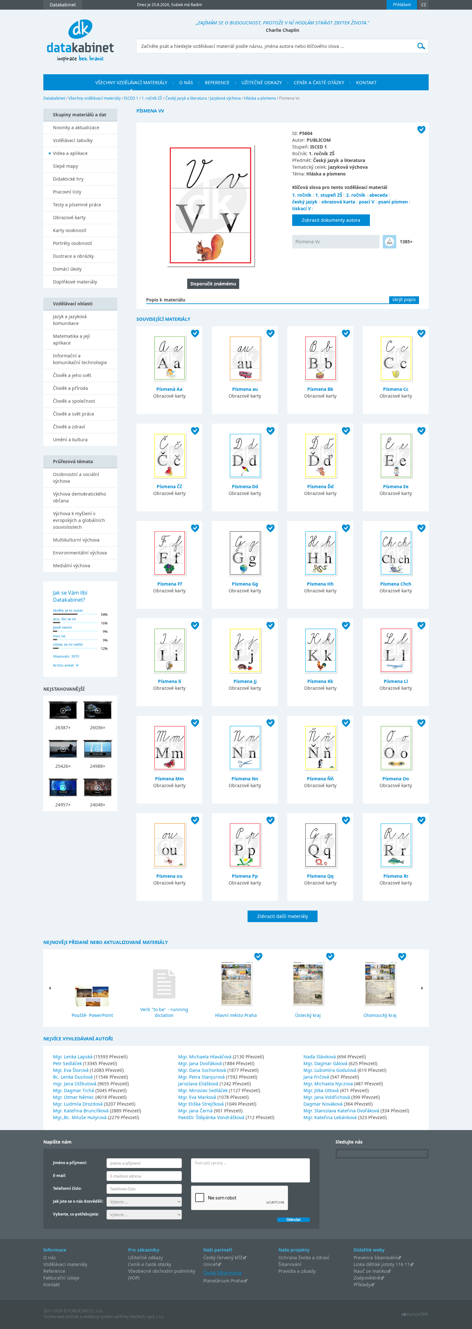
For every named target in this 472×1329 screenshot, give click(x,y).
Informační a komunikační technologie (80, 359)
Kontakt (51, 1284)
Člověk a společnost (74, 401)
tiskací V (301, 208)
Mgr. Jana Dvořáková (200, 1063)
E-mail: (59, 1175)
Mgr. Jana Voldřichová (327, 1097)
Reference (54, 1271)
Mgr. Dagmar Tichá (74, 1090)
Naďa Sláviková (320, 1057)
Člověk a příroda (70, 388)
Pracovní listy (67, 192)
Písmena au (245, 389)
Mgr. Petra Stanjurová (202, 1077)
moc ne (59, 635)
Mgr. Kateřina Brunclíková (81, 1111)
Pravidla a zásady (297, 1271)
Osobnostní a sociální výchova (76, 477)
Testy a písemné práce (77, 205)
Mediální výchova (71, 565)
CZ (423, 4)
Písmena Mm (169, 779)
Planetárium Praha (223, 1281)
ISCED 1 (131, 98)
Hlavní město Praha (236, 1015)
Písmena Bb (320, 389)
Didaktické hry (68, 179)
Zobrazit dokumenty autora (331, 220)
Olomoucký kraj (380, 1015)
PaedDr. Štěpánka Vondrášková (212, 1117)
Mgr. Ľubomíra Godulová (330, 1070)
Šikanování (290, 1264)
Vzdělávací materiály (65, 1264)
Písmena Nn (245, 779)
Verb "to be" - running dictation (164, 1012)
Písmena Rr (395, 876)
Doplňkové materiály (75, 282)
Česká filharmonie (222, 1273)
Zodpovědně (367, 1278)
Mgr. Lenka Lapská (73, 1057)
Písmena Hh (320, 584)
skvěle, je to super (68, 610)
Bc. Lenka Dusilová (73, 1077)
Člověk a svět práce (73, 414)
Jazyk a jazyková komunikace (70, 319)
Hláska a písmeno (260, 98)
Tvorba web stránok (61, 1316)
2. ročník (355, 195)
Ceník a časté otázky (149, 1264)
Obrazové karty (69, 217)
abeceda (378, 195)
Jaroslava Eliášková (199, 1084)
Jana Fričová (316, 1077)
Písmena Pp (245, 876)
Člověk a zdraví (69, 427)
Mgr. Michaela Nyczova (328, 1084)
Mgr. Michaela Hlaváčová (205, 1057)
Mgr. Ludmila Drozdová (78, 1104)
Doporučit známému (213, 284)
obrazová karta (338, 202)
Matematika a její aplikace (71, 339)
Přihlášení (402, 4)
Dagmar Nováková (323, 1104)
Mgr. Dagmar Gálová (326, 1063)
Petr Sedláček (68, 1063)
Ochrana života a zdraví (303, 1257)
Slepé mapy (65, 166)
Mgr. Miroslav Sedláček (203, 1090)
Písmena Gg (245, 584)
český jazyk (305, 202)
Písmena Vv (307, 241)
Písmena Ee (395, 486)
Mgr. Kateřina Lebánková (330, 1117)
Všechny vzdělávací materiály (94, 98)
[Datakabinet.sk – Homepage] (80, 37)
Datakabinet (54, 98)
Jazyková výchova (225, 98)
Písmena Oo (395, 779)
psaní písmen (393, 202)
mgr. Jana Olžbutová (75, 1084)
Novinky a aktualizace (76, 127)
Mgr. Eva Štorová (71, 1070)
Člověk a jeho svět (72, 375)
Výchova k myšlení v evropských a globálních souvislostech (79, 520)
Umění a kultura (70, 439)
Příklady (362, 1284)
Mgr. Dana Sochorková (202, 1070)
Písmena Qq (320, 876)
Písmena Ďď (320, 486)
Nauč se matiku (370, 1271)
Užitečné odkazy (145, 1257)
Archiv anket (63, 665)
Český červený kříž (222, 1257)
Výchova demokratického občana (79, 497)
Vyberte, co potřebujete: (76, 1214)
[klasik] (389, 241)
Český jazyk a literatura (186, 98)
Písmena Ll (396, 681)
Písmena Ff (169, 584)
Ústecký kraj (308, 1015)
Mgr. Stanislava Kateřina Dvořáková (341, 1111)
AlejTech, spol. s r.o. (147, 1316)
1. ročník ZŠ (152, 98)
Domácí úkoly (67, 269)
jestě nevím (62, 627)
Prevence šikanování (375, 1257)
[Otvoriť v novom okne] (415, 1316)
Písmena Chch (395, 584)
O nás (49, 1257)
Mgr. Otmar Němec (74, 1097)
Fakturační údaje (61, 1278)
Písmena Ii (169, 681)
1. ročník (301, 195)
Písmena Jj (245, 681)
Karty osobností (69, 230)
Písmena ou (169, 876)
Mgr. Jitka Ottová (321, 1090)
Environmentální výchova (80, 553)
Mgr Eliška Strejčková (201, 1104)
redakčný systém (98, 1316)
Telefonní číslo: (67, 1188)
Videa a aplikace (70, 153)
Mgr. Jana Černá (196, 1111)
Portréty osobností (72, 243)
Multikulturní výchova (76, 540)
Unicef (210, 1264)
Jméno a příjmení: (70, 1162)
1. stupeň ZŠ (328, 195)
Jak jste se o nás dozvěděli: (78, 1201)
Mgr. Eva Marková (197, 1097)
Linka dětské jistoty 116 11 (382, 1264)
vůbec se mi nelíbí (68, 644)
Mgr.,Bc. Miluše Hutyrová (80, 1117)
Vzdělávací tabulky (72, 140)
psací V (366, 202)
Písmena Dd (245, 486)
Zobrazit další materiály (282, 916)
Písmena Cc (395, 389)
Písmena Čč (169, 486)
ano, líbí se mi (64, 618)
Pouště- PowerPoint (92, 1015)
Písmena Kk (320, 681)
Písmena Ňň (320, 779)
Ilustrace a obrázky (73, 256)
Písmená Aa (169, 389)
